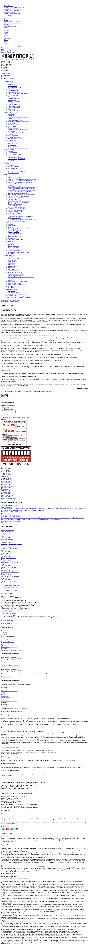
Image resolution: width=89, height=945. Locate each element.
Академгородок (8, 15)
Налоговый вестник (14, 124)
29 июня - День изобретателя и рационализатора (22, 194)
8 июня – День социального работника (19, 191)
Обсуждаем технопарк (14, 236)
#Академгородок (9, 391)
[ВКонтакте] (2, 396)
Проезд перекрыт (6, 492)
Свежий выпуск (5, 73)
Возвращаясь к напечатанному (17, 171)
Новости (21, 7)
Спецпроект (7, 222)
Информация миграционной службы (19, 121)
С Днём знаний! (5, 473)
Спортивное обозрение (14, 157)
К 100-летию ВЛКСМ (14, 213)
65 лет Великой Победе (14, 205)
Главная (10, 6)
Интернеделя (11, 238)
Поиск (6, 6)
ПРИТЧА (10, 89)
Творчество (11, 160)
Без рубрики (11, 84)
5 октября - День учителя (15, 199)
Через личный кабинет (7, 642)
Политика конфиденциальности (13, 23)
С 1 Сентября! (5, 470)
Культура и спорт (9, 149)
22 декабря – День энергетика (16, 215)
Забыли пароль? (5, 697)
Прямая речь (11, 264)
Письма (6, 163)
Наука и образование (10, 140)
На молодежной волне (14, 87)
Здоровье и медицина (10, 289)
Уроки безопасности (14, 107)
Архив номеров (5, 75)
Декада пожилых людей (15, 230)
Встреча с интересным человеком (18, 93)
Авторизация (5, 704)
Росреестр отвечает (13, 123)
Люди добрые (12, 260)
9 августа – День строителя (16, 197)
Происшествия (8, 81)
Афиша (6, 18)
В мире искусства (13, 152)
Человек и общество (10, 83)
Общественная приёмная (15, 138)
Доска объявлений (9, 12)
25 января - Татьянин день (15, 177)
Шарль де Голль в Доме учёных (10, 576)
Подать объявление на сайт (12, 13)
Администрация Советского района (18, 117)
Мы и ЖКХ (11, 103)
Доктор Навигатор (13, 173)
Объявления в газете (9, 636)
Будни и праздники (13, 258)
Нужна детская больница (8, 558)
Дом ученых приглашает (15, 154)
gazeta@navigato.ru (10, 613)
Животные (7, 162)
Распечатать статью (6, 393)
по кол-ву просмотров (7, 530)
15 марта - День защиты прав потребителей (20, 182)
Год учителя (11, 241)
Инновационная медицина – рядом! (18, 148)
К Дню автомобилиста (14, 218)
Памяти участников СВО (8, 498)
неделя (3, 534)
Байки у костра (12, 278)
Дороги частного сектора (8, 567)
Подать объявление (10, 10)
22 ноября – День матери (15, 204)
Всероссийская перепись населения (18, 249)
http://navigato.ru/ (79, 895)
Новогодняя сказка (13, 235)
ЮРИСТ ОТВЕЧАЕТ (14, 110)
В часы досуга (12, 156)
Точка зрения (11, 263)
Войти (6, 27)
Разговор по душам (13, 92)
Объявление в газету (7, 620)
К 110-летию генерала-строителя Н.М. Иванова (22, 219)
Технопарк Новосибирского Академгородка (21, 277)
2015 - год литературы (14, 247)
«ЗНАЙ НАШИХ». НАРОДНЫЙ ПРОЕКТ (17, 297)
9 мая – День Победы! (14, 185)
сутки (2, 533)
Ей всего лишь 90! (6, 553)
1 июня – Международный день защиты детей (21, 190)
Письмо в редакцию (14, 166)
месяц (2, 536)
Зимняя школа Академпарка (16, 274)
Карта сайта (7, 24)
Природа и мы (12, 109)
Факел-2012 (11, 244)
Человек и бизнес (13, 95)
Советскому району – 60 (15, 211)
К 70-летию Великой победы (16, 207)
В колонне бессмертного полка (17, 208)
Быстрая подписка (6, 639)
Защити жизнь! (12, 266)
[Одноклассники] (4, 396)
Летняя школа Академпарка (16, 275)
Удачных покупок (13, 104)
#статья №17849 (49, 391)
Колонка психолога (13, 295)
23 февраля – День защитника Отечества (20, 180)
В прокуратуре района (14, 118)
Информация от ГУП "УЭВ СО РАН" (19, 252)
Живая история (12, 86)
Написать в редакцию (10, 26)
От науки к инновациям (15, 272)
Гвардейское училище (7, 495)
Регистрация (4, 696)
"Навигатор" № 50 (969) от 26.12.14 (11, 301)
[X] (7, 396)
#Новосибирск (19, 391)
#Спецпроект (27, 391)
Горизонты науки (13, 146)
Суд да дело (11, 131)
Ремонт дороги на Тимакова (9, 548)
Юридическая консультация (16, 132)
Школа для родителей (14, 90)
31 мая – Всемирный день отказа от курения (21, 188)
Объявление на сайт (7, 623)
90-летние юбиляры (6, 479)
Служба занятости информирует (17, 129)
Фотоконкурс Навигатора (15, 284)
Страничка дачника (13, 97)
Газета (17, 10)
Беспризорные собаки (7, 486)
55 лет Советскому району (15, 233)
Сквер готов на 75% (7, 482)
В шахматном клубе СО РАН (16, 159)
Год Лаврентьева (13, 242)
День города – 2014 (13, 232)
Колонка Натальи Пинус (15, 137)
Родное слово (12, 145)
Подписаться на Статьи (11, 9)
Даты (5, 174)
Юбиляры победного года (15, 210)
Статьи (20, 9)
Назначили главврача (7, 539)
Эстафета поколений (14, 101)
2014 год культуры (13, 246)
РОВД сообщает (12, 126)
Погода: (3, 63)
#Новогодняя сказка (38, 391)
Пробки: (3, 64)
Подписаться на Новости (11, 7)
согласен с (16, 417)
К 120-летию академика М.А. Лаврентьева (20, 216)
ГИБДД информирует (14, 250)
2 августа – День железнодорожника (11, 544)
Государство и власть (10, 112)
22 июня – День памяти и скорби (17, 193)
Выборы (10, 134)
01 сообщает (11, 115)
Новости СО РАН (13, 143)
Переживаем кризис (14, 269)
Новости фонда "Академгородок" (18, 229)
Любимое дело (12, 100)
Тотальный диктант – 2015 (15, 239)
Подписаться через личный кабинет (11, 650)
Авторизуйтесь (8, 409)
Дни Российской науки (14, 270)
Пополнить (4, 687)
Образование (11, 267)
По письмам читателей (14, 168)
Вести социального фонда (15, 120)
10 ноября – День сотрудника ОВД (18, 202)
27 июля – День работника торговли (18, 196)
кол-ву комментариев (7, 531)
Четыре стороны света (14, 98)
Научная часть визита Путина (9, 562)
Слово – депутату (13, 128)
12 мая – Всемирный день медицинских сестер (21, 187)
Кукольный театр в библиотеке (10, 572)
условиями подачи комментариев (19, 417)
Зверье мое (11, 227)
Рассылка (5, 631)
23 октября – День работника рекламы (19, 201)
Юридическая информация (12, 21)
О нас (6, 17)
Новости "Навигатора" (14, 283)
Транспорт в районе (13, 135)
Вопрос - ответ (12, 170)
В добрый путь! (5, 476)
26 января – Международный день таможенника (22, 179)
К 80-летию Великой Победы (16, 221)
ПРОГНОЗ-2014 (12, 253)
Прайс (6, 20)
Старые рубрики (9, 255)
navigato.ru (62, 822)
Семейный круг (12, 261)
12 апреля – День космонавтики (17, 183)
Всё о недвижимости (14, 106)
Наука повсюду (5, 489)
